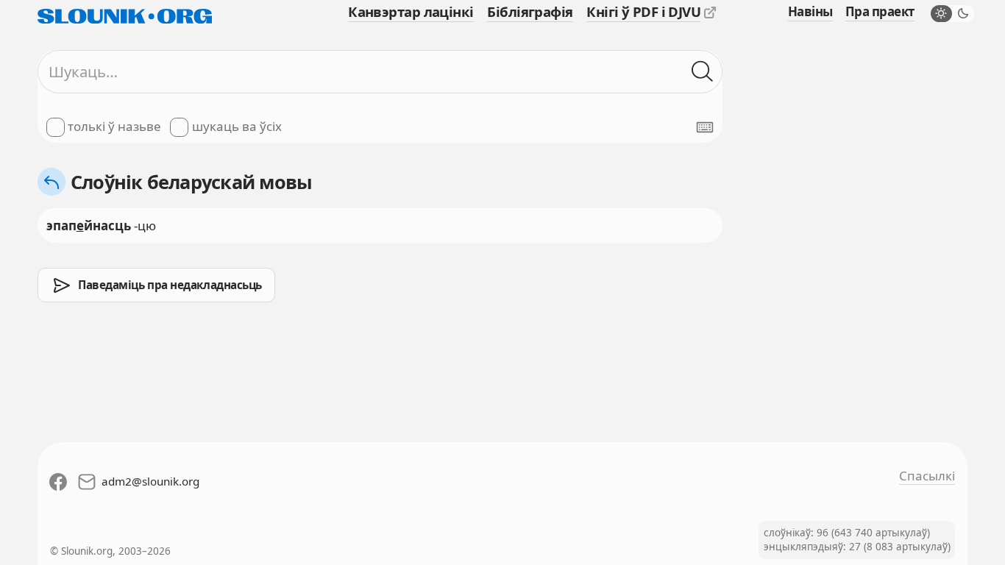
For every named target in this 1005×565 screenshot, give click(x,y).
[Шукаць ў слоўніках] (702, 71)
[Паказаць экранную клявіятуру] (705, 127)
